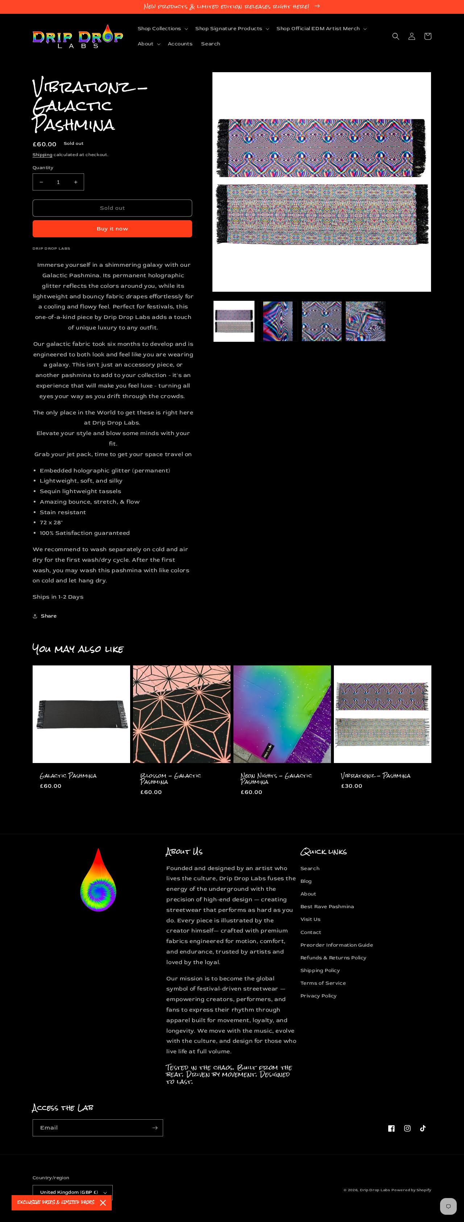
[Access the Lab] (155, 1127)
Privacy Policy (319, 996)
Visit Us (311, 919)
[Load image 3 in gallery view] (322, 321)
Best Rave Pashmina (327, 906)
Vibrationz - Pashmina (376, 776)
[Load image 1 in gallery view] (234, 321)
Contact (311, 932)
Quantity (43, 168)
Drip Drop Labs (375, 1190)
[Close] (103, 1203)
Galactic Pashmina (68, 776)
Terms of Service (323, 983)
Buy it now (112, 228)
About (308, 894)
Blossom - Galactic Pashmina (170, 779)
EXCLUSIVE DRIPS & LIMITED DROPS (55, 1203)
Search (310, 868)
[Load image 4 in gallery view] (365, 321)
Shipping (43, 154)
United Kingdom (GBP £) (69, 1192)
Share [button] (49, 616)
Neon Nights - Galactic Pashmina (276, 779)
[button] (162, 28)
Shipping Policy (320, 970)
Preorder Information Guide (337, 945)
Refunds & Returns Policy (334, 958)
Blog (306, 881)
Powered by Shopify (411, 1190)
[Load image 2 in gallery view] (278, 321)
